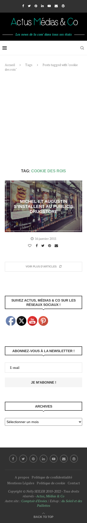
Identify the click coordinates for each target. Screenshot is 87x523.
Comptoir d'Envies (34, 501)
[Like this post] (30, 245)
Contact (74, 483)
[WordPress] (63, 6)
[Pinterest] (36, 6)
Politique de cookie (51, 483)
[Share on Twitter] (43, 245)
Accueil (10, 65)
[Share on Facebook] (37, 245)
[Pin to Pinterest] (50, 245)
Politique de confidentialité (52, 477)
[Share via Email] (57, 245)
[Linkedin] (42, 6)
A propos (22, 477)
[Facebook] (23, 6)
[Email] (56, 6)
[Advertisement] (43, 120)
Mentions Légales (20, 483)
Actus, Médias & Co (50, 496)
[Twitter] (29, 6)
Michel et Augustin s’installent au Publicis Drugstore (43, 206)
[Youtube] (49, 6)
